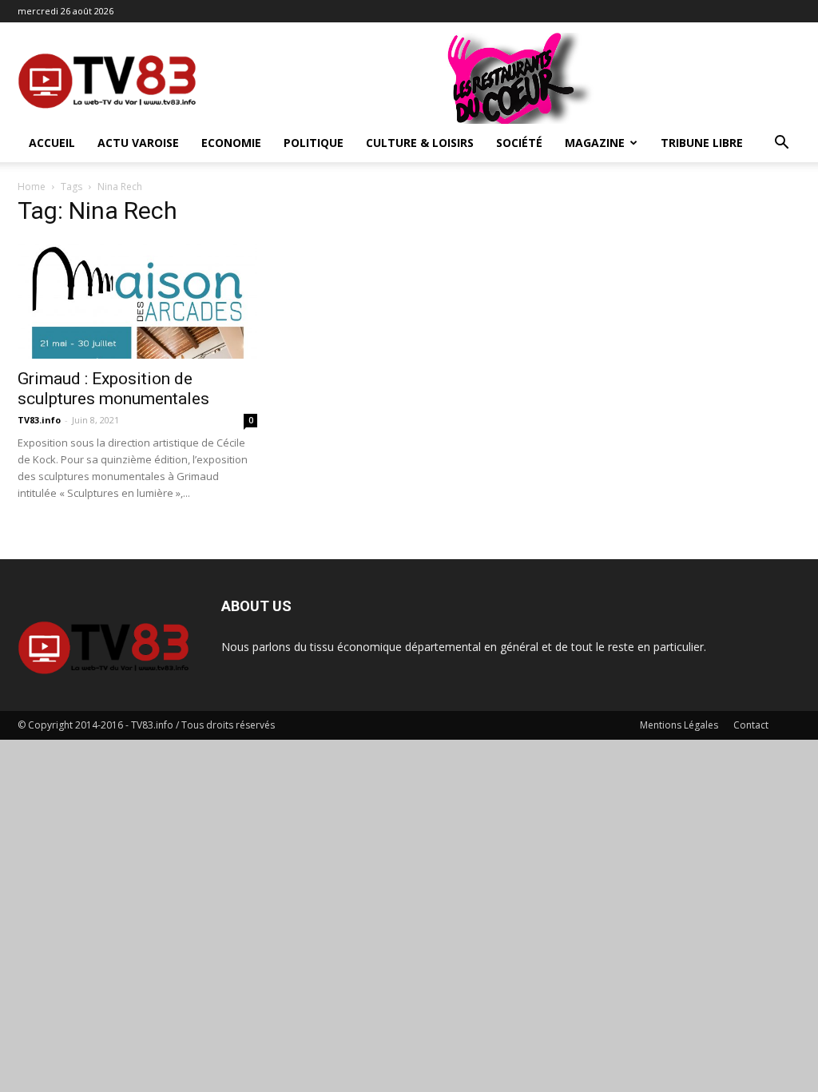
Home (32, 186)
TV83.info (39, 420)
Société (519, 142)
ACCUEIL (52, 142)
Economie (231, 142)
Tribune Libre (702, 142)
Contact (750, 725)
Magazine (595, 142)
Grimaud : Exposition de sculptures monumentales (113, 388)
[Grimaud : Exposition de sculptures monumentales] (137, 300)
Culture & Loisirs (420, 142)
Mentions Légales (679, 725)
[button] (781, 144)
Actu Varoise (138, 142)
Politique (313, 142)
